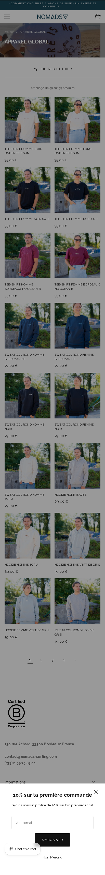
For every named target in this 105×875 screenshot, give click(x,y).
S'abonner (52, 840)
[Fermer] (96, 791)
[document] (52, 829)
